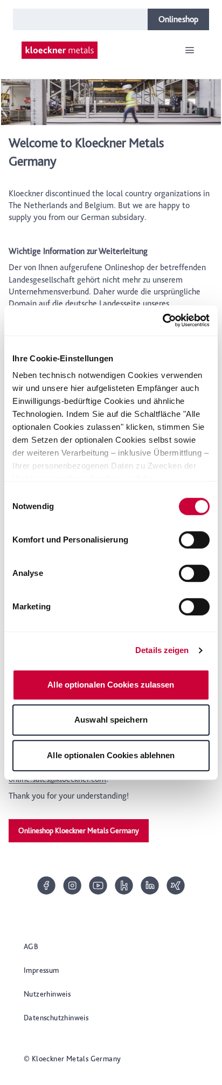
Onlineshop (178, 19)
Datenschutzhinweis (56, 1017)
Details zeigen (162, 650)
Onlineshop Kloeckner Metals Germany (78, 830)
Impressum (41, 970)
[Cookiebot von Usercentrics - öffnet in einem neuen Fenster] (162, 320)
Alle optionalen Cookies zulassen (110, 684)
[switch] (194, 539)
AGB (31, 946)
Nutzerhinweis (47, 994)
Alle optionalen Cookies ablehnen (111, 755)
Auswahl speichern (111, 719)
